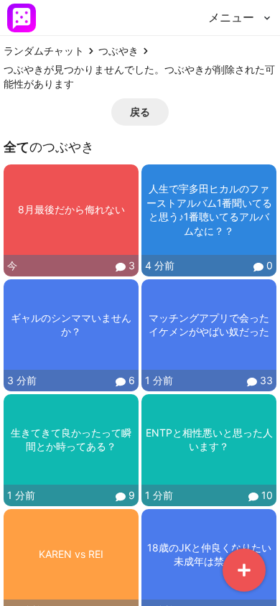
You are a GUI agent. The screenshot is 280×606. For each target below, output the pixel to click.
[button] (140, 112)
